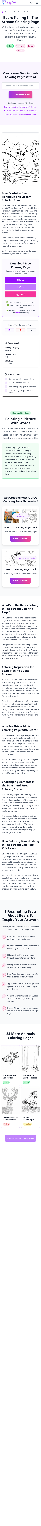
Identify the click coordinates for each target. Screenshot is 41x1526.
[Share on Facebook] (9, 330)
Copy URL (19, 294)
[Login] (31, 2)
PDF (19, 287)
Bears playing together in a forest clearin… (20, 107)
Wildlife (20, 50)
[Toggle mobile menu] (37, 2)
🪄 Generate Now (20, 94)
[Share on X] (31, 330)
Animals (9, 12)
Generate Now (20, 538)
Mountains (20, 46)
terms (17, 313)
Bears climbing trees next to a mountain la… (20, 111)
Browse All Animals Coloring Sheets (20, 1138)
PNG (19, 280)
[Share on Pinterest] (20, 330)
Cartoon (31, 46)
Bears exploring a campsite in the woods (20, 115)
